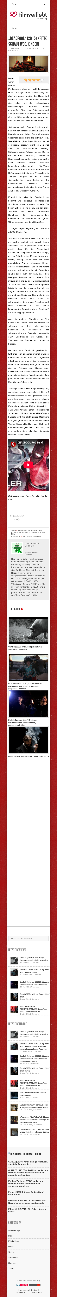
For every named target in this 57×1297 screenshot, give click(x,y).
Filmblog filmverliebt (28, 1154)
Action (20, 530)
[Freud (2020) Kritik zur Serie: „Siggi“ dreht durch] (28, 754)
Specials (12, 1263)
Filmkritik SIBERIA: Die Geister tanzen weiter (27, 1210)
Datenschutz (20, 1292)
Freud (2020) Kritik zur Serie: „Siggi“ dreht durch (28, 757)
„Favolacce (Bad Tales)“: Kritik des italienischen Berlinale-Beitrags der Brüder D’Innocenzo (34, 1119)
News (10, 1246)
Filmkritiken (37, 536)
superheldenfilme (35, 532)
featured (34, 530)
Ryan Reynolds (22, 532)
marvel (40, 530)
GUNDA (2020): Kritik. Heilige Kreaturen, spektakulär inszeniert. (28, 1163)
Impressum (23, 1290)
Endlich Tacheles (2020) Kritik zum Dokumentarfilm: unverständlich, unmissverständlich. (22, 722)
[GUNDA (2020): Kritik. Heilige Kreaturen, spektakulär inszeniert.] (28, 644)
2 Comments (34, 962)
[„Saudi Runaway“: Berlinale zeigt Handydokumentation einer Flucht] (14, 1111)
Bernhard (28, 554)
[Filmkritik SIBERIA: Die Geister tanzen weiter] (14, 1099)
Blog (10, 1236)
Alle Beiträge (27, 536)
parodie (14, 532)
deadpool (27, 530)
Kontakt (34, 1290)
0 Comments (34, 987)
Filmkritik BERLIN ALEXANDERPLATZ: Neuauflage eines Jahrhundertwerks (33, 1009)
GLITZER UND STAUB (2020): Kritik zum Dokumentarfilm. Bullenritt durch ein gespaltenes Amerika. (25, 686)
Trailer (11, 1268)
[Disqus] (28, 801)
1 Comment (34, 1097)
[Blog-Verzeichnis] (22, 1285)
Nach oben (37, 1292)
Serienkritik (13, 1257)
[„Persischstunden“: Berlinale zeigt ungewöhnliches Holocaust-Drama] (14, 1135)
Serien (11, 1252)
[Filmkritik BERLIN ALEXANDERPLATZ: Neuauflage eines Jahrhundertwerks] (14, 1012)
